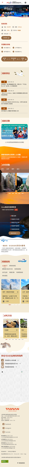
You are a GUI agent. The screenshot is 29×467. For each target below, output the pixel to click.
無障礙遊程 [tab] (18, 269)
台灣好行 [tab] (4, 266)
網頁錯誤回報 (22, 463)
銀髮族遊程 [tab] (12, 266)
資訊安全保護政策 (12, 451)
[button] (27, 10)
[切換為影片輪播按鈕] (6, 15)
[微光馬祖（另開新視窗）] (14, 11)
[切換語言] (25, 3)
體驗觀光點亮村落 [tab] (7, 269)
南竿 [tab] (13, 169)
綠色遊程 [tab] (4, 276)
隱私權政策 (3, 451)
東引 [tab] (2, 169)
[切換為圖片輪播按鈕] (2, 15)
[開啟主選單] (2, 2)
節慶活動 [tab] (12, 272)
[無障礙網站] (4, 461)
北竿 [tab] (7, 169)
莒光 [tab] (18, 169)
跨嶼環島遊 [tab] (19, 272)
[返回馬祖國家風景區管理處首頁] (14, 2)
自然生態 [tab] (4, 272)
